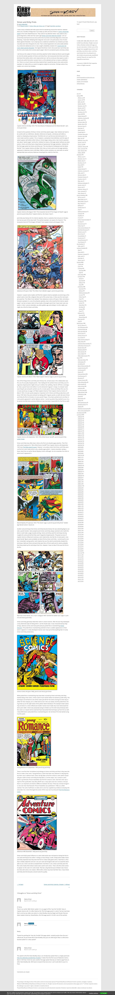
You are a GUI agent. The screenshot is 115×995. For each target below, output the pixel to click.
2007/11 (80, 457)
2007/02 (80, 439)
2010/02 (80, 512)
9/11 (78, 93)
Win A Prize (80, 234)
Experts (80, 372)
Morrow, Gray (81, 126)
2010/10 (80, 528)
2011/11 (80, 555)
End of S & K (81, 333)
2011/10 (80, 553)
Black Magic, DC (82, 199)
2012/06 (80, 569)
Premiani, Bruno (82, 134)
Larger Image (20, 439)
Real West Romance (83, 230)
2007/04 (80, 443)
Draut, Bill (80, 114)
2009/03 (80, 490)
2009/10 (80, 504)
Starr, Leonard (81, 148)
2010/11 (80, 530)
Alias (79, 250)
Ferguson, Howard (82, 254)
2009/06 (80, 496)
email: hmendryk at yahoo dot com (85, 77)
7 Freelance (81, 301)
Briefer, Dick (81, 161)
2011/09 (80, 551)
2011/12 (80, 557)
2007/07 (80, 449)
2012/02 (80, 561)
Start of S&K (81, 353)
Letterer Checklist (81, 248)
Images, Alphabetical (82, 79)
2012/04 (80, 565)
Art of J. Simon (81, 325)
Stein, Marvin (81, 150)
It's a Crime (80, 337)
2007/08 (80, 451)
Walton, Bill (80, 152)
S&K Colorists (81, 351)
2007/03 (80, 441)
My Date (80, 221)
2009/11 (80, 506)
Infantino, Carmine (82, 118)
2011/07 (80, 546)
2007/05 (80, 445)
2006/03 (80, 416)
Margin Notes (81, 347)
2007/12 (80, 459)
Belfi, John (80, 102)
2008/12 (80, 484)
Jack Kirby (52, 26)
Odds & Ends (81, 392)
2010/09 (80, 526)
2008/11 (80, 481)
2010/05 (80, 518)
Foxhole (80, 213)
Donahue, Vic (81, 112)
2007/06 (80, 447)
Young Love (81, 238)
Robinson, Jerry (81, 140)
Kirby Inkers (81, 341)
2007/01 (80, 437)
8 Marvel (80, 313)
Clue (79, 209)
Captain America (82, 368)
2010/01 (80, 510)
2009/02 (80, 488)
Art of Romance (82, 327)
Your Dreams (81, 242)
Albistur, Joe (81, 156)
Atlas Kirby (81, 305)
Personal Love (81, 223)
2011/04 (80, 540)
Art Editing (80, 364)
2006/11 (80, 433)
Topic (78, 358)
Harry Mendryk (23, 24)
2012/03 (80, 563)
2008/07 (80, 473)
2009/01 (80, 486)
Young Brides (81, 236)
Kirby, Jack (36, 26)
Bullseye (80, 205)
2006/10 (80, 431)
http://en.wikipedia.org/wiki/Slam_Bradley (29, 958)
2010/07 (80, 522)
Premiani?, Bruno (82, 177)
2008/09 (80, 477)
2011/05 (80, 542)
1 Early (79, 264)
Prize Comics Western (83, 228)
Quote (79, 396)
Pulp (80, 272)
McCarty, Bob (81, 122)
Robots (79, 400)
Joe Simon (58, 26)
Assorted (81, 270)
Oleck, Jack (80, 130)
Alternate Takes (82, 360)
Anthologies (81, 362)
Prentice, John (81, 136)
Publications (81, 394)
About (78, 75)
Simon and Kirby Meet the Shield (51, 35)
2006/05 (80, 421)
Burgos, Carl (81, 108)
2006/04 (80, 418)
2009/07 (80, 498)
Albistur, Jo (80, 98)
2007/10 (80, 455)
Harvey (81, 309)
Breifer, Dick (81, 104)
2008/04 (80, 467)
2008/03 (80, 465)
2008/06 (80, 471)
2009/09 (80, 502)
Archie (80, 278)
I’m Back (20, 884)
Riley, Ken (80, 138)
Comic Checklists (81, 195)
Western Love (81, 232)
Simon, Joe (41, 26)
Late (79, 321)
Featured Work (81, 374)
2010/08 (80, 524)
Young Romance (82, 240)
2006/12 (80, 435)
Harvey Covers (81, 380)
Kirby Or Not (81, 386)
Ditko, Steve (81, 110)
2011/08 (80, 549)
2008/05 (80, 469)
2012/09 (80, 575)
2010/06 (80, 520)
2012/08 (80, 573)
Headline (80, 215)
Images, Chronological (82, 81)
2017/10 (80, 581)
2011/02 (80, 536)
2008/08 (80, 475)
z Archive (79, 414)
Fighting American (82, 211)
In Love (80, 217)
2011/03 (80, 538)
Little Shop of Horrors (83, 345)
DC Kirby (81, 307)
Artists (31, 26)
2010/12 (80, 532)
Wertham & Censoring (83, 408)
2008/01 (80, 461)
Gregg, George (81, 116)
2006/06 (80, 423)
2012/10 (80, 577)
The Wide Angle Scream (29, 447)
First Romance (81, 376)
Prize (80, 284)
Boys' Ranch (81, 203)
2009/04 (80, 492)
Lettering (80, 388)
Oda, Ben (80, 128)
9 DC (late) (80, 319)
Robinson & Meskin (83, 183)
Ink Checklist (80, 244)
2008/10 (80, 479)
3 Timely (80, 268)
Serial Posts (80, 323)
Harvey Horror (81, 335)
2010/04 (80, 516)
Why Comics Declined (83, 410)
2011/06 (80, 544)
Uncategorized (80, 412)
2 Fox (79, 266)
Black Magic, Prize (82, 201)
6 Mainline (80, 286)
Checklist (79, 154)
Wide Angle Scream (82, 356)
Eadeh (79, 167)
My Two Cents (81, 390)
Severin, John (81, 142)
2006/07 (80, 425)
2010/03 (80, 514)
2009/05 (80, 494)
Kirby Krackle (81, 384)
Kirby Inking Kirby (82, 382)
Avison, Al (80, 100)
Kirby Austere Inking (83, 339)
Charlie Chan (81, 207)
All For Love (81, 197)
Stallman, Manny (82, 146)
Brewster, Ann (81, 106)
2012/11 (80, 579)
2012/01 (80, 559)
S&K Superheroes (82, 402)
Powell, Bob (81, 132)
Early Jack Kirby (81, 331)
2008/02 (80, 463)
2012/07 (80, 571)
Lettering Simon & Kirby (84, 343)
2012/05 (80, 567)
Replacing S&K (81, 349)
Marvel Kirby (82, 317)
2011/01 (80, 534)
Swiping (80, 406)
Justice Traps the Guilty (83, 219)
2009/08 (80, 500)
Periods (79, 262)
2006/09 (80, 429)
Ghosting (80, 378)
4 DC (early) (81, 274)
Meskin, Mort (81, 124)
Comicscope (81, 370)
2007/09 (80, 453)
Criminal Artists (81, 329)
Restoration (81, 398)
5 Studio (80, 276)
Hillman (81, 282)
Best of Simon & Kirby (83, 366)
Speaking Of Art (82, 404)
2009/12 (80, 508)
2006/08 (80, 427)
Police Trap (80, 226)
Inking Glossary (81, 83)
